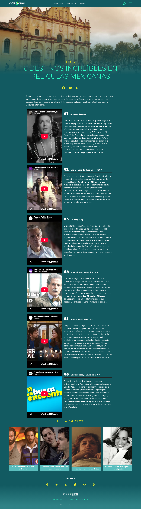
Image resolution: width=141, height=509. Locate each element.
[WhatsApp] (77, 88)
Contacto (57, 500)
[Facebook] (63, 88)
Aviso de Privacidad (79, 500)
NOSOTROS (71, 3)
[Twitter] (70, 88)
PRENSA (83, 3)
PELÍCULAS (58, 3)
